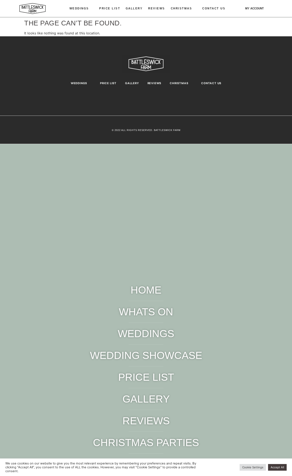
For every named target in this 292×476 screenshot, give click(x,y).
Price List (109, 8)
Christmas (181, 8)
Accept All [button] (277, 467)
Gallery (134, 8)
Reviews (156, 8)
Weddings (79, 8)
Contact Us (213, 8)
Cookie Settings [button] (252, 467)
